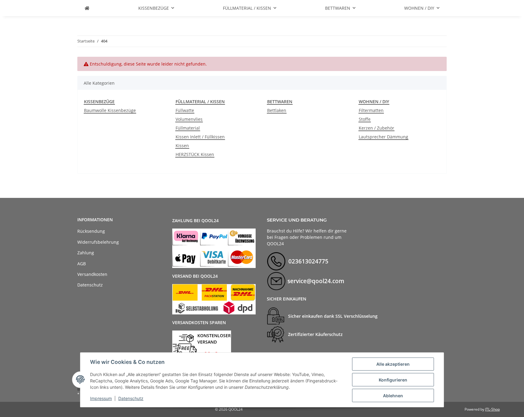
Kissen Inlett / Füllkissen (200, 137)
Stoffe (365, 119)
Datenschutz (130, 398)
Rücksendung (91, 231)
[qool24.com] (87, 8)
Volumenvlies (189, 119)
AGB (81, 263)
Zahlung (85, 253)
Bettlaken (276, 110)
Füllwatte (185, 110)
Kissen (182, 145)
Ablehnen (393, 395)
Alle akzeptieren (393, 364)
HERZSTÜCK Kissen (195, 154)
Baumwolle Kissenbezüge (110, 110)
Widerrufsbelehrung (98, 242)
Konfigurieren (393, 379)
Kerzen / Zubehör (376, 128)
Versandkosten (92, 274)
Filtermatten (371, 110)
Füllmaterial (188, 128)
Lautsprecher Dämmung (383, 137)
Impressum (101, 398)
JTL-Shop (492, 409)
